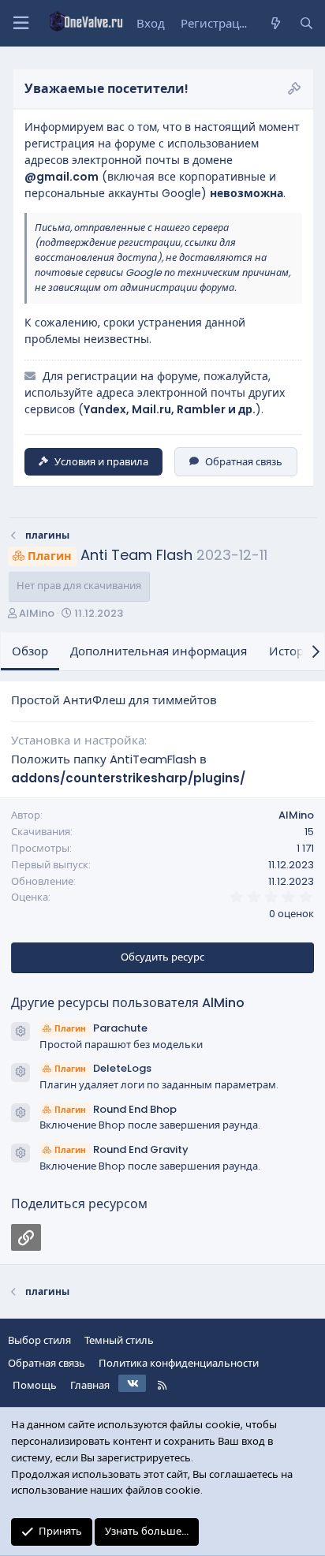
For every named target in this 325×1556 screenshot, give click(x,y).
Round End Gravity (121, 1149)
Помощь (35, 1385)
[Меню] (20, 23)
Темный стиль (119, 1340)
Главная (90, 1385)
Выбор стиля (39, 1340)
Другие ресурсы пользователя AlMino (128, 1003)
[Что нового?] (275, 23)
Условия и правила (101, 461)
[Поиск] (306, 23)
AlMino (36, 613)
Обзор (30, 651)
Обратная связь (243, 461)
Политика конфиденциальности (179, 1363)
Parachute (101, 1028)
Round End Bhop (115, 1109)
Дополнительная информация (158, 651)
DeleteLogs (102, 1068)
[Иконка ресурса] (20, 1031)
